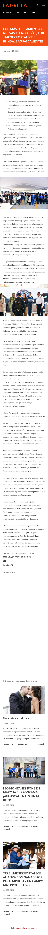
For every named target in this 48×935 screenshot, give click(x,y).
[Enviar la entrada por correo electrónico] (4, 562)
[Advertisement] (24, 655)
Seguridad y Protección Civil (17, 557)
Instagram (21, 12)
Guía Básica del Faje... (17, 718)
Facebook (7, 12)
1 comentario (22, 744)
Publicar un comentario (27, 826)
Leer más (41, 744)
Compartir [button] (8, 565)
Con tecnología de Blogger (25, 928)
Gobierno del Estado (24, 554)
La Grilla (15, 5)
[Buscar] (37, 4)
